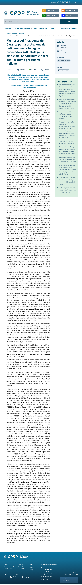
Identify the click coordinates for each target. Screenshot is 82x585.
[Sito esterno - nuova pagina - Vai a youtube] (70, 574)
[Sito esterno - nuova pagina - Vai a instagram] (68, 574)
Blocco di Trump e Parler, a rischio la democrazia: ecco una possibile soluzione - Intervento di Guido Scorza (67, 150)
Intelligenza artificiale (64, 61)
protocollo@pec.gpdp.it (23, 577)
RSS (31, 570)
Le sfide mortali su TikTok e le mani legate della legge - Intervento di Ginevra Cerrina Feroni (67, 180)
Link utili (45, 579)
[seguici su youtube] (63, 2)
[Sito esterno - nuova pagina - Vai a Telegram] (72, 574)
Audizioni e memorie (17, 34)
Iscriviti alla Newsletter (65, 580)
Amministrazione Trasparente (69, 28)
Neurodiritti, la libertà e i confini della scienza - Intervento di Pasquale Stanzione (66, 115)
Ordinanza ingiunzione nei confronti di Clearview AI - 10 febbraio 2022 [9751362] (67, 159)
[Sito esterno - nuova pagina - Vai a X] (75, 574)
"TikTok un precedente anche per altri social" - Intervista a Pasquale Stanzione (67, 190)
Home (8, 34)
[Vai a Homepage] (16, 558)
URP (31, 564)
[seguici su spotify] (69, 2)
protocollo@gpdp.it (10, 577)
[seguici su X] (67, 2)
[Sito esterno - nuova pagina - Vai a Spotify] (77, 574)
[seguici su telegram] (65, 2)
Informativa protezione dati (49, 566)
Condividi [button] (46, 70)
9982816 (63, 47)
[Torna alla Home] (22, 12)
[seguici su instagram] (60, 2)
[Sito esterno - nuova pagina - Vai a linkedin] (65, 574)
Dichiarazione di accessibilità (47, 570)
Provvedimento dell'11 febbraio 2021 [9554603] (66, 142)
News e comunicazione (40, 28)
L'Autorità (8, 28)
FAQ (31, 567)
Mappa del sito (47, 576)
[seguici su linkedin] (58, 2)
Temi (52, 28)
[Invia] (69, 21)
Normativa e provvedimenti (22, 28)
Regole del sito (47, 574)
